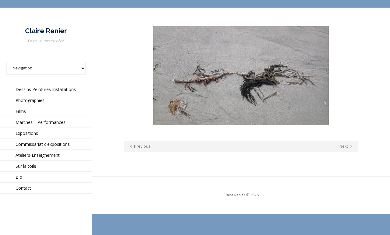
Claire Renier (234, 195)
